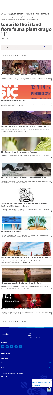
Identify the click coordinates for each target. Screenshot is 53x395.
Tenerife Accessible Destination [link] (34, 337)
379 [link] (25, 55)
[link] (26, 70)
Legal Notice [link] (4, 373)
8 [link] (15, 55)
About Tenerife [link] (5, 353)
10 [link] (19, 55)
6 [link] (11, 55)
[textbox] (31, 47)
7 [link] (13, 55)
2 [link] (3, 55)
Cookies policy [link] (19, 373)
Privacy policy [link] (11, 373)
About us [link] (29, 333)
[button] (46, 47)
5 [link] (9, 55)
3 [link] (5, 55)
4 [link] (7, 55)
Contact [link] (29, 335)
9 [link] (17, 55)
